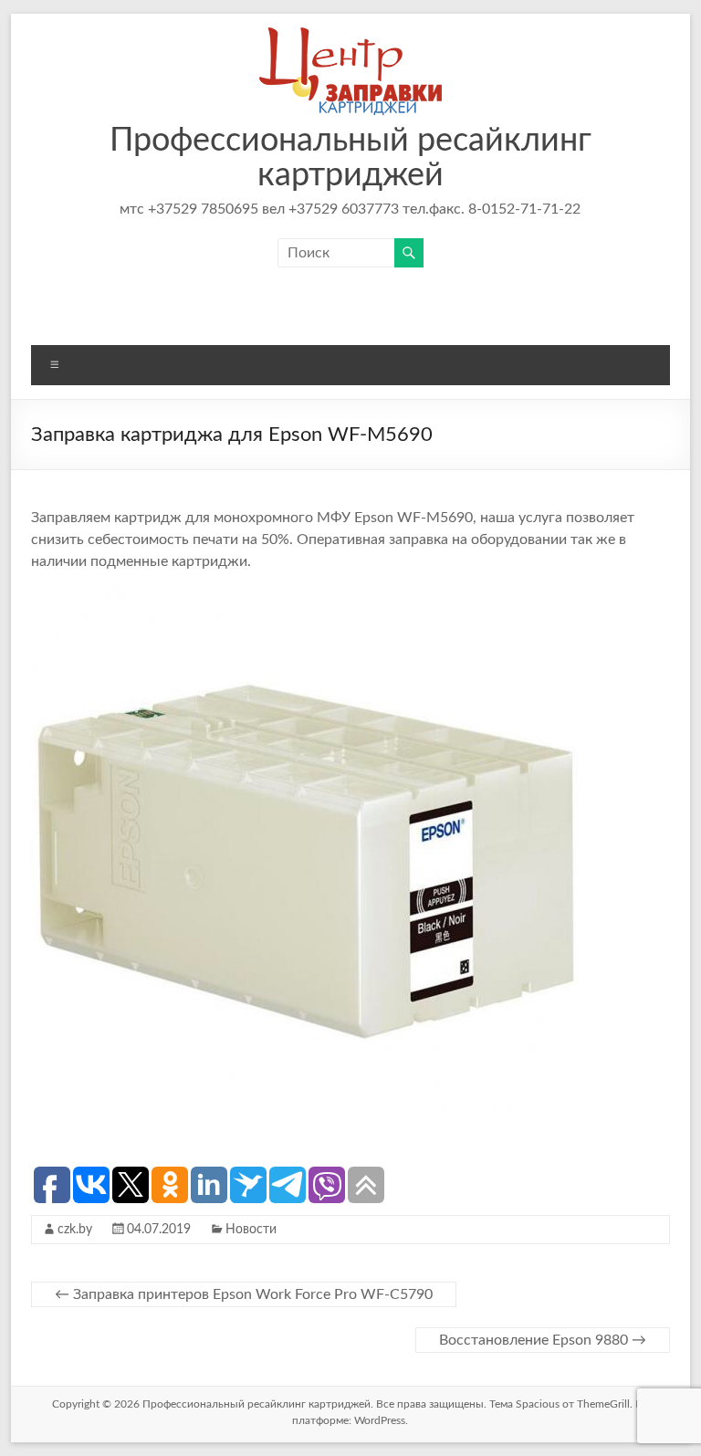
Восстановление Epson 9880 (542, 1340)
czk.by (75, 1229)
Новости (251, 1229)
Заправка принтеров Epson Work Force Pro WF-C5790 (244, 1294)
